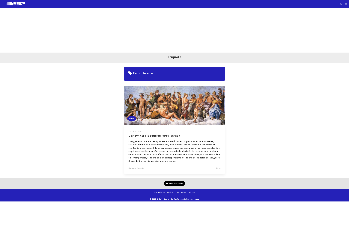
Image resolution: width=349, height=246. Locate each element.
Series (131, 118)
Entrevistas (159, 192)
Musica (170, 192)
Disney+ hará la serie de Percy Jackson (154, 135)
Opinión (191, 192)
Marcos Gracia (136, 168)
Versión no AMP (176, 183)
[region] (174, 30)
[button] (346, 4)
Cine (177, 192)
